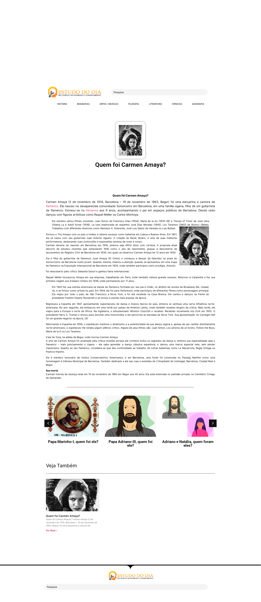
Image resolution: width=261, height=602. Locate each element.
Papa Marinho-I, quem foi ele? (73, 441)
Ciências (177, 104)
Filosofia (133, 104)
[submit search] (213, 92)
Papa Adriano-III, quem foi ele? (131, 443)
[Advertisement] (90, 21)
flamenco (52, 206)
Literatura (155, 104)
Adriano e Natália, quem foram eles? (188, 443)
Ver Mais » (51, 530)
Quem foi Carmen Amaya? (63, 515)
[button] (48, 423)
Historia (62, 104)
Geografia (198, 104)
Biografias (83, 104)
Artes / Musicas (109, 104)
